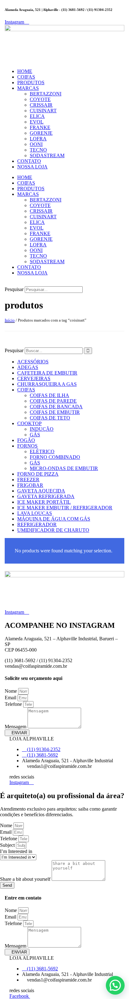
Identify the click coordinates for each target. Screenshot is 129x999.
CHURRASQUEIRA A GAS (47, 384)
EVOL (37, 121)
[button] (64, 283)
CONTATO (29, 161)
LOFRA (38, 138)
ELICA (37, 116)
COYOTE (40, 99)
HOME (24, 71)
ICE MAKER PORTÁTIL (44, 502)
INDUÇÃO (42, 429)
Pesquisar (14, 289)
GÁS (35, 434)
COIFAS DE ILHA (49, 395)
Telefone (14, 704)
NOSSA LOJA (32, 166)
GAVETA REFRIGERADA (46, 496)
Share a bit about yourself (26, 879)
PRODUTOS (30, 82)
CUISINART (43, 110)
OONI (36, 144)
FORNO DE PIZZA (38, 474)
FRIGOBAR (30, 485)
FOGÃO (26, 440)
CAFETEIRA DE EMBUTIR (47, 373)
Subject (8, 845)
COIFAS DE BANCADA (56, 406)
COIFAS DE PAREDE (53, 401)
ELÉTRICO (42, 451)
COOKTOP (29, 423)
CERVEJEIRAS (33, 378)
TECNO (38, 150)
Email (11, 697)
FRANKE (40, 127)
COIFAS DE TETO (50, 417)
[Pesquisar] (88, 350)
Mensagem (16, 726)
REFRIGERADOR (37, 524)
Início (10, 320)
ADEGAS (27, 367)
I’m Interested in (16, 851)
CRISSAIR (41, 105)
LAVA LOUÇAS (34, 513)
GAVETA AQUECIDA (41, 490)
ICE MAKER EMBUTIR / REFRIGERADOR (64, 507)
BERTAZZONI (45, 93)
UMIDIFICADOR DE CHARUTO (53, 530)
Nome (11, 691)
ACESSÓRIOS (33, 361)
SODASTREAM (47, 155)
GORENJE (41, 133)
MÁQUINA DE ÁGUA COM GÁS (53, 518)
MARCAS (28, 88)
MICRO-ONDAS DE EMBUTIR (64, 468)
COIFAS (26, 77)
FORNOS (27, 446)
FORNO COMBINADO (55, 457)
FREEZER (28, 479)
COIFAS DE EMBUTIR (55, 412)
